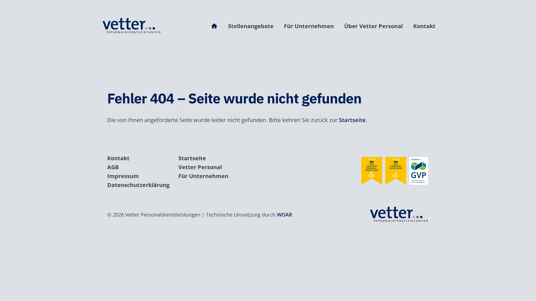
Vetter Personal (200, 167)
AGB (113, 167)
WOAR (284, 214)
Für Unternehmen (309, 26)
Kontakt (424, 26)
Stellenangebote (251, 26)
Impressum (123, 176)
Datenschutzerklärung (138, 185)
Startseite (352, 120)
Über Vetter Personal (373, 26)
